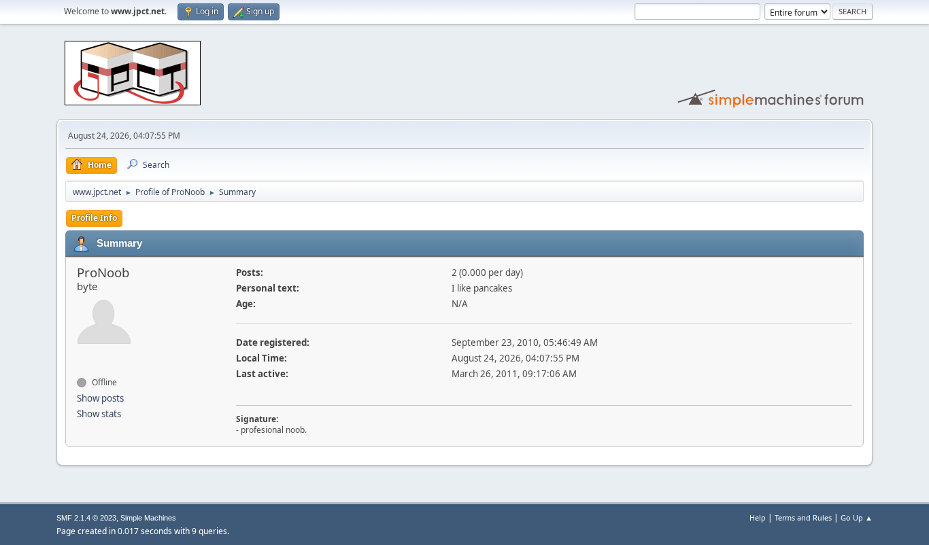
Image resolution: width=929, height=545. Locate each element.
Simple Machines (148, 518)
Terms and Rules (803, 517)
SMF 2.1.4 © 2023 (86, 518)
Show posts (100, 398)
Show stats (99, 414)
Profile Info (94, 218)
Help (757, 517)
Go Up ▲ (857, 517)
